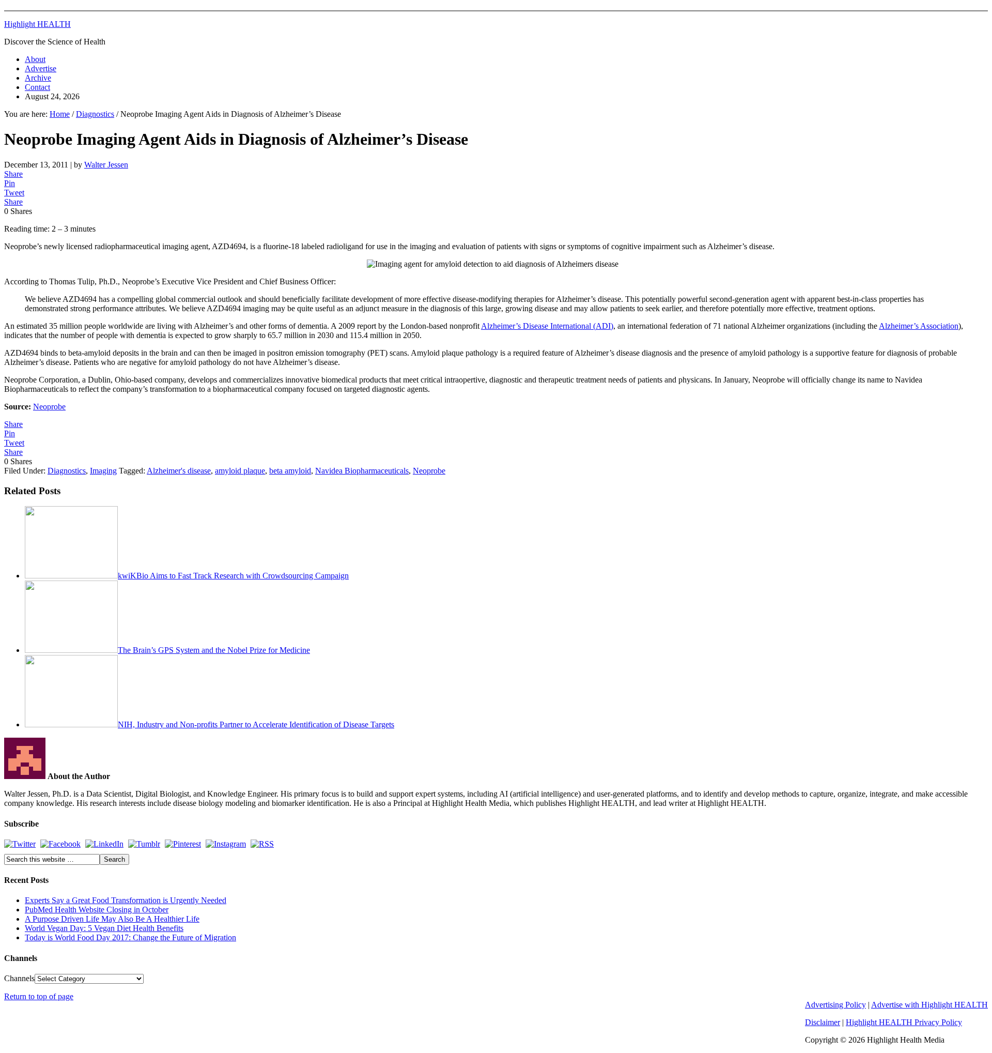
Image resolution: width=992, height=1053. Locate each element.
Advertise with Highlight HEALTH (929, 1004)
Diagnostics (67, 470)
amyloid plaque (240, 470)
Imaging (103, 470)
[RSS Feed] (262, 844)
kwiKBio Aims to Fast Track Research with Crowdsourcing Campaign (233, 575)
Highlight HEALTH (37, 24)
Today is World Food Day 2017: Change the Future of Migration (130, 937)
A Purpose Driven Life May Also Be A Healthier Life (112, 918)
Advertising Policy (835, 1004)
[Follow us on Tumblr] (144, 844)
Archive (38, 77)
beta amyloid (290, 470)
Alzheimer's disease (179, 470)
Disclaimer (822, 1022)
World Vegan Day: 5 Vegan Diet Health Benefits (104, 928)
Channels (19, 978)
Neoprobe (49, 406)
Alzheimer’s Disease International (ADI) (547, 326)
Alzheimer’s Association (918, 326)
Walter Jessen (106, 164)
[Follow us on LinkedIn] (104, 844)
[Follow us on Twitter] (20, 844)
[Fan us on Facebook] (60, 844)
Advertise (40, 68)
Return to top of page (38, 996)
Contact (37, 87)
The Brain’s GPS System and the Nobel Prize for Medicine (214, 650)
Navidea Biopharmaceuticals (362, 470)
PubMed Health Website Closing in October (96, 909)
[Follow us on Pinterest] (183, 844)
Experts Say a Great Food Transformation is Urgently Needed (125, 900)
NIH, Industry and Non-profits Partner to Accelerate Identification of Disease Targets (256, 724)
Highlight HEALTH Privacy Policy (904, 1022)
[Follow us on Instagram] (226, 844)
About (35, 59)
